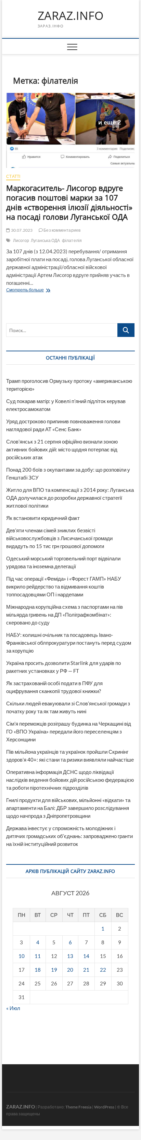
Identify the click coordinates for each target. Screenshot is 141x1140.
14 (86, 956)
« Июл (13, 1008)
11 (38, 956)
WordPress (104, 1106)
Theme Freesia (78, 1106)
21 (86, 970)
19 (54, 970)
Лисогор (21, 240)
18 (38, 970)
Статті (13, 176)
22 (103, 970)
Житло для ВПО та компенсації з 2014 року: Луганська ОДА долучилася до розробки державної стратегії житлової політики (70, 498)
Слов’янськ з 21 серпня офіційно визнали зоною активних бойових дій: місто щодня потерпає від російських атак (62, 449)
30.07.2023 (21, 230)
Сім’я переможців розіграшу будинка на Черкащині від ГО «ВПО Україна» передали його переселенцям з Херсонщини (68, 731)
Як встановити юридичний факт (43, 518)
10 (21, 956)
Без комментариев (61, 230)
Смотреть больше (41, 290)
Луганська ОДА (45, 240)
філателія (72, 240)
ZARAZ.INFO (70, 16)
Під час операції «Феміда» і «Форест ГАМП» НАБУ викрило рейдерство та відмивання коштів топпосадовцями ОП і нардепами (63, 586)
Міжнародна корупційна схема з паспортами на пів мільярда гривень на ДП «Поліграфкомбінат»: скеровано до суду (64, 615)
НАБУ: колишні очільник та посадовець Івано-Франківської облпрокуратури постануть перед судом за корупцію (68, 643)
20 (70, 970)
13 (70, 956)
